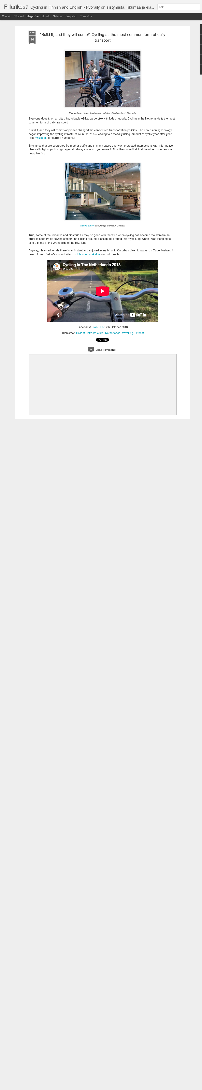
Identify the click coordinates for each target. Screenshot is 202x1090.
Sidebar (58, 16)
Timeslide (86, 16)
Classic (6, 16)
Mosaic (45, 16)
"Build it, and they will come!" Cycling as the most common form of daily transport (102, 37)
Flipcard (19, 16)
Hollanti (80, 333)
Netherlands (112, 333)
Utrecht (139, 333)
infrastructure (95, 333)
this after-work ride (88, 254)
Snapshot (71, 16)
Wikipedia (41, 138)
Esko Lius (98, 327)
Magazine (32, 16)
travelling (127, 333)
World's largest (87, 225)
